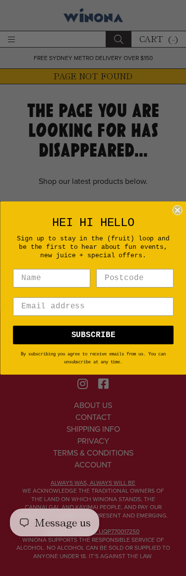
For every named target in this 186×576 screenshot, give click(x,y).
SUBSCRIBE (93, 335)
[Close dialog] (177, 210)
